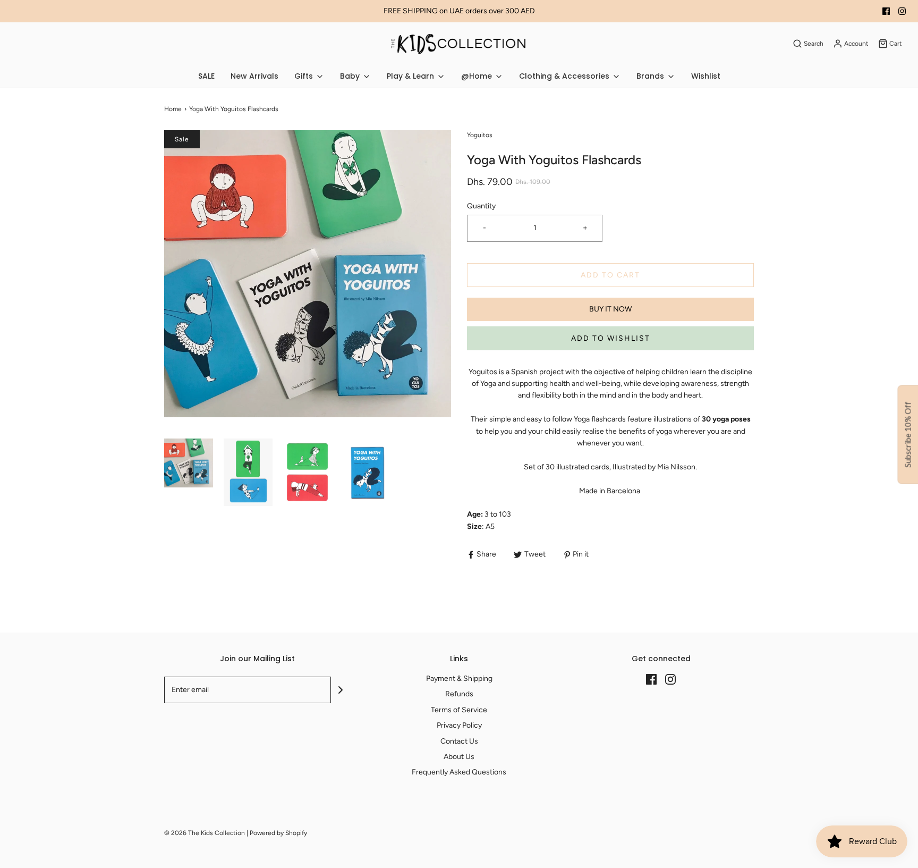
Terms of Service (459, 709)
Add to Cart (610, 275)
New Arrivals (254, 76)
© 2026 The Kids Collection (204, 833)
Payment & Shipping (459, 678)
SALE (206, 76)
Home (173, 109)
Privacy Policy (459, 725)
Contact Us (459, 741)
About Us (459, 756)
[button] (188, 473)
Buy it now (610, 309)
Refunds (459, 693)
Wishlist (705, 76)
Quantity (481, 205)
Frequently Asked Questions (459, 772)
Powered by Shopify (278, 833)
